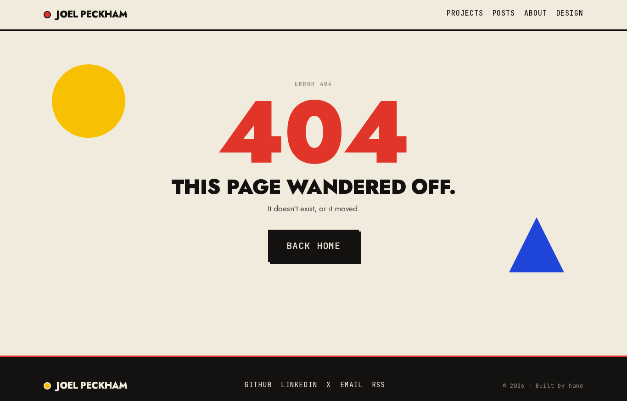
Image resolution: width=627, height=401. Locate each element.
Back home (313, 246)
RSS (379, 385)
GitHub (257, 385)
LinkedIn (299, 385)
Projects (465, 13)
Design (569, 13)
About (535, 13)
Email (351, 385)
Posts (504, 13)
